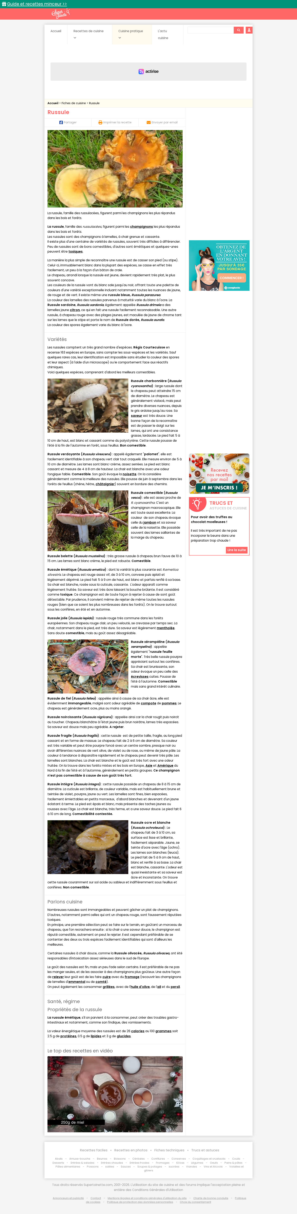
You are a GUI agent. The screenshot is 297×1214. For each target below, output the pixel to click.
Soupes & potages (149, 1166)
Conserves (179, 1158)
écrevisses (139, 676)
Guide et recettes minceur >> (37, 4)
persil (175, 987)
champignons (141, 226)
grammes (163, 1031)
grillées (109, 987)
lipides (96, 1036)
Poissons (93, 1166)
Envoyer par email (165, 122)
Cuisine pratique (130, 31)
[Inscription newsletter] (219, 473)
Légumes (197, 1162)
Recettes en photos (130, 1150)
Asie (148, 765)
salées (109, 1166)
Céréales (138, 1158)
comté (101, 982)
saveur (136, 416)
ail (159, 987)
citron (75, 310)
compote (148, 703)
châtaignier (105, 484)
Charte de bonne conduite (210, 1198)
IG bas (180, 1162)
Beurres (102, 1158)
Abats (59, 1158)
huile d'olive (140, 987)
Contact (96, 1198)
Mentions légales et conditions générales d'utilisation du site (147, 1198)
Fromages (163, 1162)
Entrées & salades (82, 1162)
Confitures (158, 1158)
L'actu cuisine (163, 34)
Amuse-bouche (79, 1158)
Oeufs (214, 1162)
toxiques (75, 251)
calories (137, 1031)
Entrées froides (139, 1162)
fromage (132, 977)
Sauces (126, 1166)
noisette (129, 474)
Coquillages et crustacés (209, 1158)
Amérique (165, 765)
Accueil (56, 31)
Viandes (191, 1166)
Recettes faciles (93, 1150)
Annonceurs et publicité (68, 1198)
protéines (68, 1036)
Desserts (58, 1162)
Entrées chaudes (112, 1162)
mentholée (166, 628)
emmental (76, 982)
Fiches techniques (169, 1150)
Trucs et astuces (205, 1150)
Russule (94, 103)
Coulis (236, 1158)
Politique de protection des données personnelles (140, 1202)
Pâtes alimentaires (68, 1166)
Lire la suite (236, 550)
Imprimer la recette (117, 122)
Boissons (120, 1158)
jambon (149, 522)
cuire (106, 977)
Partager (70, 122)
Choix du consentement (195, 1202)
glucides (124, 1036)
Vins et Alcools (213, 1166)
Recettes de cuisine (89, 31)
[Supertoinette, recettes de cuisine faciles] (61, 13)
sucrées (174, 1166)
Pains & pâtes (233, 1162)
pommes (169, 703)
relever (58, 977)
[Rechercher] (239, 30)
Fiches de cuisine (74, 103)
